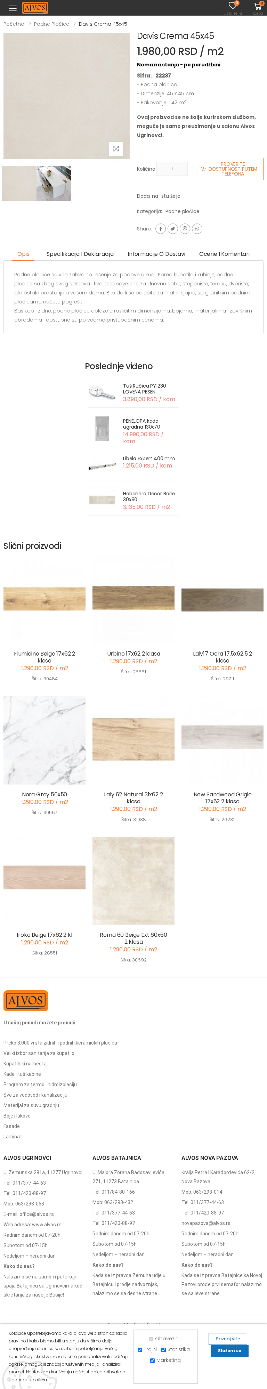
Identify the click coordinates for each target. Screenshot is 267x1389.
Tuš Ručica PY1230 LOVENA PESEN (144, 389)
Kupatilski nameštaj (25, 1063)
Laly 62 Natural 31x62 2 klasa (133, 797)
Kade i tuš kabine (22, 1074)
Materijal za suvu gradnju (31, 1105)
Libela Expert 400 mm (149, 458)
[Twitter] (173, 229)
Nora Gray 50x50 (44, 794)
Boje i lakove (17, 1116)
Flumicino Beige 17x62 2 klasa (44, 657)
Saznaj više (228, 1339)
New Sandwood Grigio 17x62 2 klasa (223, 797)
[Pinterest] (197, 229)
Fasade (11, 1126)
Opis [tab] (23, 254)
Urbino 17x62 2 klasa (133, 654)
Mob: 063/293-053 (23, 1204)
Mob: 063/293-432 (112, 1202)
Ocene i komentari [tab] (224, 254)
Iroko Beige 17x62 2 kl (44, 935)
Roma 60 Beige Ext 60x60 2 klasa (133, 938)
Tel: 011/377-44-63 (24, 1183)
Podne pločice (51, 24)
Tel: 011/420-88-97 (24, 1193)
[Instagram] (185, 229)
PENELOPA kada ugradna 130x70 (141, 424)
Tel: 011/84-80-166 (113, 1192)
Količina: (146, 168)
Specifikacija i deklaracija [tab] (80, 254)
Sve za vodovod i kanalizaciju (35, 1095)
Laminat (12, 1136)
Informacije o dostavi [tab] (156, 254)
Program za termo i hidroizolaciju (40, 1084)
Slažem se (229, 1351)
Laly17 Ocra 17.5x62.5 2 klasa (222, 657)
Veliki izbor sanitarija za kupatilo (38, 1053)
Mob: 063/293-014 (201, 1192)
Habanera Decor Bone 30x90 (149, 496)
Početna (13, 24)
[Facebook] (160, 229)
